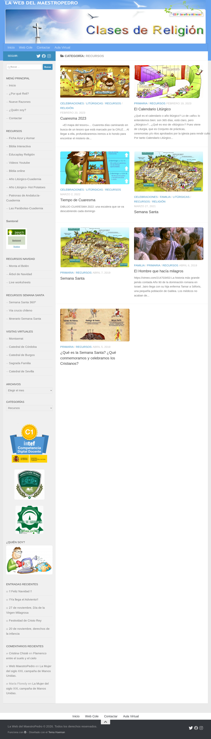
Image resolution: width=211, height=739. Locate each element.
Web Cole (25, 47)
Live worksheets (20, 282)
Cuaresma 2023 (73, 118)
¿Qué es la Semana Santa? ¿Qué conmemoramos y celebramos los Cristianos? (88, 358)
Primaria (140, 103)
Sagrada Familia (20, 363)
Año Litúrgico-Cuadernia (25, 179)
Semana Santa (146, 212)
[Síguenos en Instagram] (49, 56)
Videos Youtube (19, 162)
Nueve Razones (20, 101)
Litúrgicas (94, 103)
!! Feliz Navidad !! (20, 591)
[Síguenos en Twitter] (38, 56)
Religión (67, 108)
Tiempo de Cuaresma (77, 200)
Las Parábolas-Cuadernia (26, 208)
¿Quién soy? (17, 110)
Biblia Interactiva (20, 146)
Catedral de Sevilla (21, 371)
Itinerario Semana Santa (25, 318)
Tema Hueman (56, 732)
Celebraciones (72, 103)
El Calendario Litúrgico (152, 109)
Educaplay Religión (22, 154)
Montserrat (16, 338)
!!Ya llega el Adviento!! (23, 599)
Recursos (113, 103)
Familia (165, 196)
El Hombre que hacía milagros (158, 271)
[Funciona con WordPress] (25, 732)
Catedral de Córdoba (23, 346)
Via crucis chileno (20, 310)
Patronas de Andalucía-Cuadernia (23, 198)
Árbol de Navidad (20, 274)
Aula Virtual (62, 47)
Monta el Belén (19, 266)
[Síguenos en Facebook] (44, 56)
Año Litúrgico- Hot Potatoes (27, 187)
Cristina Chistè (18, 653)
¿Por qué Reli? (19, 93)
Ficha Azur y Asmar (22, 138)
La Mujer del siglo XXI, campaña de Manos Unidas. (28, 670)
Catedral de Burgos (22, 355)
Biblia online (17, 171)
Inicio (11, 47)
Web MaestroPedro (22, 666)
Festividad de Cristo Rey (25, 620)
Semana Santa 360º (22, 302)
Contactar (43, 47)
